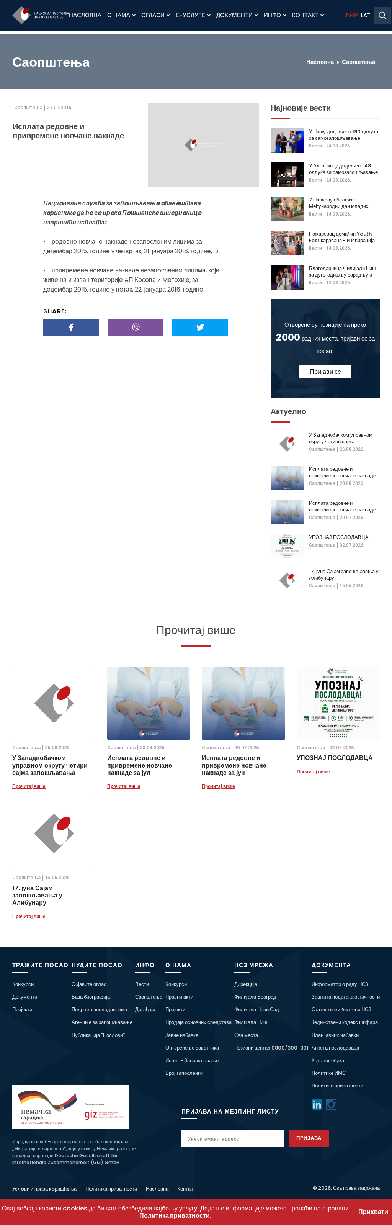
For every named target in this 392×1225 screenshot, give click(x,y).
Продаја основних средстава (198, 1022)
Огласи (153, 15)
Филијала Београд (255, 997)
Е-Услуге (190, 15)
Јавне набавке (181, 1035)
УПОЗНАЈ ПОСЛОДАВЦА (339, 537)
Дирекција (245, 984)
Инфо (272, 15)
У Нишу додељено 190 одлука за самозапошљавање (343, 134)
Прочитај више (29, 786)
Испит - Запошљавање (192, 1060)
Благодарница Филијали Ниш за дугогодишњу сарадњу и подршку (342, 271)
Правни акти (179, 997)
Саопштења (358, 62)
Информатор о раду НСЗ (340, 984)
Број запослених (184, 1073)
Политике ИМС (329, 1073)
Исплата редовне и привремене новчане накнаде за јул (342, 472)
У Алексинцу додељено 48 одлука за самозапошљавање (343, 168)
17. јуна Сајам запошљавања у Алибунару (344, 574)
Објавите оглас (89, 984)
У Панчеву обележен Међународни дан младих (339, 203)
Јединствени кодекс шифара (345, 1022)
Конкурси (23, 984)
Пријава (309, 1138)
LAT (366, 15)
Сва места (246, 1035)
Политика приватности (337, 1085)
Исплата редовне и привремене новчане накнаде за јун (342, 506)
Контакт (305, 15)
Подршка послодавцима (99, 1009)
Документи (234, 15)
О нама (118, 15)
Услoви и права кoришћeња (44, 1188)
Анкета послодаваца (335, 1047)
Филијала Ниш (250, 1022)
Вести (315, 146)
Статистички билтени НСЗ (341, 1009)
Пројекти (22, 1009)
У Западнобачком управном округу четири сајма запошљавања (340, 438)
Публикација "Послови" (98, 1035)
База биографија (91, 997)
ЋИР (351, 15)
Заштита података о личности (346, 997)
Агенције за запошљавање (102, 1022)
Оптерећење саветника (192, 1047)
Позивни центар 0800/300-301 (271, 1047)
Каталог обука (328, 1060)
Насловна (85, 15)
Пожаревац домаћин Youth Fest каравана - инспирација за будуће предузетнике (342, 237)
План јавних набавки (335, 1035)
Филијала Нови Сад (256, 1009)
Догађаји (145, 1009)
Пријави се (325, 371)
